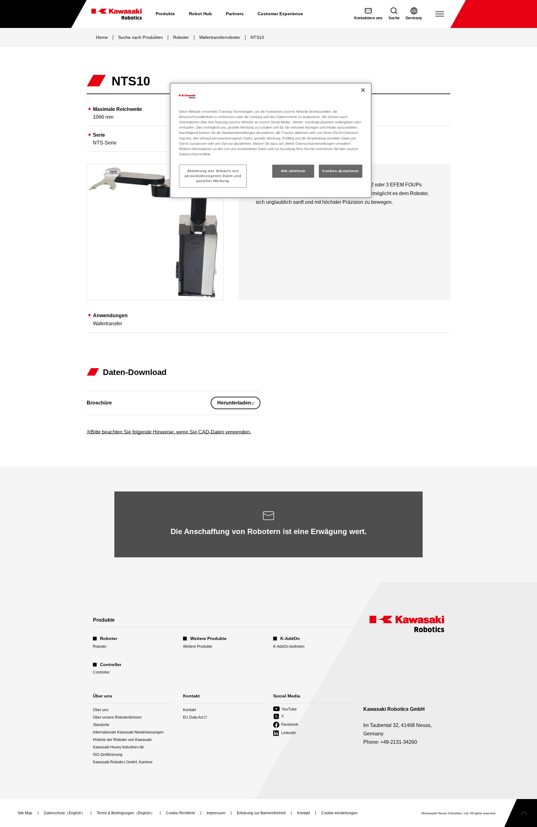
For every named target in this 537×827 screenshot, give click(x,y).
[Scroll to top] (520, 813)
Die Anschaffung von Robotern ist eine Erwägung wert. (269, 531)
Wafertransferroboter (219, 37)
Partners (235, 13)
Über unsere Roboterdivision (117, 717)
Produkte (165, 13)
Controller (101, 672)
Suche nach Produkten (140, 37)
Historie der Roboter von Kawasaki (122, 740)
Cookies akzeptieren (340, 171)
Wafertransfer (107, 323)
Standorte (101, 725)
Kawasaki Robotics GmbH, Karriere (123, 762)
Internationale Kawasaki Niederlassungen (128, 732)
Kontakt (189, 710)
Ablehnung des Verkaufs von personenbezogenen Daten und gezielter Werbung (213, 176)
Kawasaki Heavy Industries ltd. (119, 747)
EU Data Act (193, 717)
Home (102, 37)
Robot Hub (200, 13)
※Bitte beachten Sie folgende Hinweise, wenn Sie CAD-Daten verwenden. (169, 432)
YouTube (285, 709)
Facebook (285, 725)
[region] (271, 140)
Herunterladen (238, 404)
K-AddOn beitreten (289, 646)
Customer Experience (280, 13)
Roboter (181, 37)
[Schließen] (363, 90)
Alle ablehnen (293, 171)
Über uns (100, 710)
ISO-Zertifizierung (107, 754)
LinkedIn (284, 733)
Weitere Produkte (197, 646)
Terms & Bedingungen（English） (125, 813)
